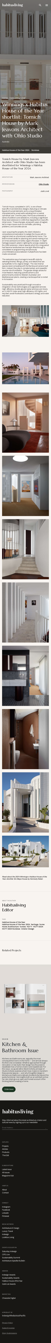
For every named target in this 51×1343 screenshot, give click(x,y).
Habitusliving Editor (17, 98)
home (41, 924)
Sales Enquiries (8, 1328)
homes (23, 927)
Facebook (6, 1210)
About (4, 1190)
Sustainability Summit (11, 1258)
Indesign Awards (8, 1275)
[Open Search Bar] (40, 5)
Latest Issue (7, 1169)
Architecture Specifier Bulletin (13, 1261)
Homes (5, 98)
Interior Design (27, 929)
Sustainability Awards (10, 1278)
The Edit (5, 1155)
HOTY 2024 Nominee (11, 929)
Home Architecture (10, 927)
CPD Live (6, 1255)
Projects (5, 1146)
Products (5, 1152)
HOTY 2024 (38, 927)
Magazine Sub (8, 1176)
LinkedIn (5, 1213)
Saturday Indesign (9, 1251)
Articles (5, 1149)
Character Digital (9, 1298)
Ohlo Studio (44, 184)
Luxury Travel (7, 1231)
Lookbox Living (8, 1237)
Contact (5, 1193)
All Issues (6, 1173)
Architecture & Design (10, 1228)
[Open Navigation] (46, 5)
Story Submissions (9, 1333)
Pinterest (5, 1216)
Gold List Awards (9, 1284)
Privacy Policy (7, 1323)
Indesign (5, 1234)
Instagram (6, 1207)
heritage (34, 924)
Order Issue (8, 1089)
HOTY (29, 927)
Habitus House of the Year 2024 (16, 924)
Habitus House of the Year (13, 922)
